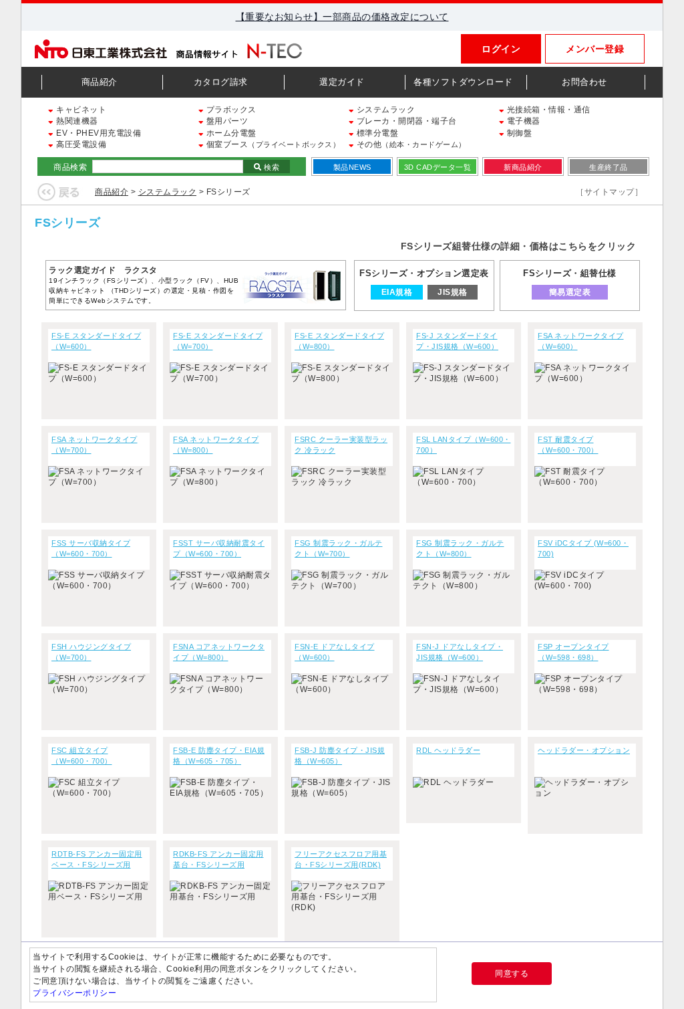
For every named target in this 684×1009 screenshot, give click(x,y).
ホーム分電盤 (230, 133)
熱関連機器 (76, 121)
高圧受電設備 (80, 144)
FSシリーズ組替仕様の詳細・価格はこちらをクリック (519, 246)
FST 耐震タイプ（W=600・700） (568, 444)
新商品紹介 (523, 167)
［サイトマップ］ (609, 192)
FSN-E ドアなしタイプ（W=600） (335, 652)
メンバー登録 (595, 48)
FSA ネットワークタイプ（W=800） (216, 444)
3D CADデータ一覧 (438, 167)
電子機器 (522, 121)
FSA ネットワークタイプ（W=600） (581, 341)
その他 (410, 144)
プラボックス (230, 109)
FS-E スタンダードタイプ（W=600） (96, 341)
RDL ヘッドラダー (448, 750)
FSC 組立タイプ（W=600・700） (81, 755)
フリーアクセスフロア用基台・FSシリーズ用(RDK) (341, 859)
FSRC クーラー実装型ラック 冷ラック (341, 444)
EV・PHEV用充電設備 (97, 133)
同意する (511, 973)
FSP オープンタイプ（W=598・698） (573, 652)
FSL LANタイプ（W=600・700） (463, 444)
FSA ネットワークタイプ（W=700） (94, 444)
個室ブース (272, 144)
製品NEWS (352, 167)
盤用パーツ (226, 121)
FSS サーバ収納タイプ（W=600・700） (90, 548)
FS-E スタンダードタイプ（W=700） (218, 341)
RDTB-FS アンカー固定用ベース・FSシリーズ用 (96, 859)
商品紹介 (99, 82)
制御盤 (518, 133)
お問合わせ (584, 82)
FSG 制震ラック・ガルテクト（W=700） (339, 548)
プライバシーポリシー (74, 993)
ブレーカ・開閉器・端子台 (405, 121)
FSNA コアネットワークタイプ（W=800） (219, 652)
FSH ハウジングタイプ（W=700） (91, 652)
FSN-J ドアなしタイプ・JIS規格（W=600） (459, 652)
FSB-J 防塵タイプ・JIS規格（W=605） (340, 755)
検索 (271, 167)
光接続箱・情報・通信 (547, 109)
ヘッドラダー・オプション (584, 750)
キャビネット (80, 109)
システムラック (384, 109)
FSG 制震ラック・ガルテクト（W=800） (460, 548)
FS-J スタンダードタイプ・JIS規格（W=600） (457, 341)
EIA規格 (397, 292)
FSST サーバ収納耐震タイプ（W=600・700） (219, 548)
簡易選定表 (570, 292)
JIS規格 (453, 292)
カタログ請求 (221, 82)
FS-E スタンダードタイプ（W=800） (339, 341)
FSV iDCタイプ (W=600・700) (583, 548)
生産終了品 (608, 167)
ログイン (501, 48)
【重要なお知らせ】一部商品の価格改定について (342, 16)
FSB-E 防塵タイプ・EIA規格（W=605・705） (219, 755)
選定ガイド (342, 82)
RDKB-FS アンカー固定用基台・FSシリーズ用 (218, 859)
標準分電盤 (376, 133)
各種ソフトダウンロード (463, 82)
